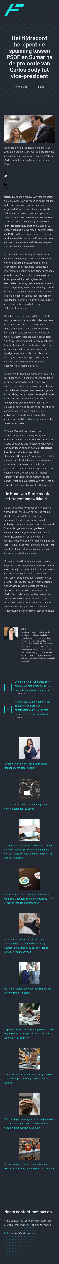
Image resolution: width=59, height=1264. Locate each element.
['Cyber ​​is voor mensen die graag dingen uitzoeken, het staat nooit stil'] (29, 756)
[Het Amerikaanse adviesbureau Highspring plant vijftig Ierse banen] (29, 981)
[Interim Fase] (14, 9)
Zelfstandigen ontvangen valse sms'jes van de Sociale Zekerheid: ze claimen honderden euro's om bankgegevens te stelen (29, 1123)
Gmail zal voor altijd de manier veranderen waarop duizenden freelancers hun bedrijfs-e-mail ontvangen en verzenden (28, 898)
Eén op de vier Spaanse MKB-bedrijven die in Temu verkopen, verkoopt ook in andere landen (28, 1078)
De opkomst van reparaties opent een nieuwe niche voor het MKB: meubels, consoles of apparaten (33, 685)
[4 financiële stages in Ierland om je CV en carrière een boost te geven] (29, 797)
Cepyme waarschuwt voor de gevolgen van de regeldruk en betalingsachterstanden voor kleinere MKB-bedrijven (29, 1033)
